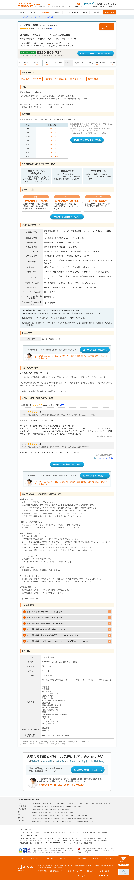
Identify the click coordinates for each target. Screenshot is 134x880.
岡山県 (45, 818)
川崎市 (57, 803)
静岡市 (45, 812)
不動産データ (78, 843)
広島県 (57, 818)
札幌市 (40, 806)
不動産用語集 (24, 843)
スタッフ (47, 63)
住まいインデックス (44, 840)
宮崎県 (81, 821)
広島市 (62, 818)
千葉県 (86, 803)
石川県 (52, 809)
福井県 (57, 809)
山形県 (74, 806)
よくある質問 (95, 12)
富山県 (46, 809)
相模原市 (63, 803)
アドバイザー (101, 838)
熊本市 (69, 821)
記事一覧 (85, 12)
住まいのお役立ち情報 (36, 843)
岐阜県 (34, 812)
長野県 (67, 809)
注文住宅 (48, 838)
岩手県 (52, 806)
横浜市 (52, 803)
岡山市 (50, 818)
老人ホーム (38, 832)
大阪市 (57, 815)
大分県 (76, 821)
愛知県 (57, 812)
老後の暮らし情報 (95, 832)
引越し (32, 832)
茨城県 (98, 803)
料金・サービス (24, 63)
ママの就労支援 (55, 832)
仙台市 (62, 806)
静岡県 (40, 812)
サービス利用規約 (42, 871)
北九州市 (40, 821)
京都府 (40, 815)
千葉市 (91, 803)
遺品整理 (85, 832)
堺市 (62, 815)
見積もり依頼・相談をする (96, 350)
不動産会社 (95, 840)
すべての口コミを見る (105, 458)
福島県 (79, 806)
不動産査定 (66, 838)
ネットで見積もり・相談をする (97, 53)
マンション (33, 838)
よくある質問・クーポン (97, 63)
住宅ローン (33, 840)
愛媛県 (85, 818)
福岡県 (34, 821)
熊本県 (64, 821)
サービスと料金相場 (71, 12)
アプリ (71, 843)
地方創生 (46, 832)
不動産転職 (87, 843)
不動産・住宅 (24, 832)
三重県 (71, 812)
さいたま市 (77, 803)
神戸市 (73, 815)
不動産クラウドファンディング (71, 832)
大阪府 (52, 815)
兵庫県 (68, 815)
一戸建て (41, 838)
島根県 (40, 818)
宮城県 (57, 806)
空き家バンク (79, 840)
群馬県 (108, 803)
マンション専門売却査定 (79, 838)
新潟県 (34, 809)
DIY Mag (64, 843)
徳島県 (74, 818)
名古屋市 (63, 812)
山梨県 (62, 809)
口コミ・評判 (57, 63)
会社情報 (112, 63)
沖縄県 (93, 821)
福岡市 (47, 821)
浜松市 (51, 812)
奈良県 (80, 815)
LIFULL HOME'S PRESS (52, 843)
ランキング (57, 12)
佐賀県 (53, 821)
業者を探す (46, 12)
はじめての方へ (33, 12)
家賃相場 (88, 840)
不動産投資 (91, 838)
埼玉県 (71, 803)
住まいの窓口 (24, 840)
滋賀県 (34, 815)
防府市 (60, 662)
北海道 (34, 806)
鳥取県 (34, 818)
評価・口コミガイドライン (76, 871)
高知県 (90, 818)
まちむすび (104, 840)
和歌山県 (86, 815)
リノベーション (57, 838)
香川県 (79, 818)
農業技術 (104, 832)
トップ (22, 12)
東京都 (34, 803)
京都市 (45, 815)
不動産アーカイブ (68, 840)
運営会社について (92, 871)
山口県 (54, 662)
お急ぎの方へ (109, 12)
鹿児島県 (87, 821)
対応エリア (37, 63)
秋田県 (69, 806)
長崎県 (59, 821)
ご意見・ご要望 (104, 871)
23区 (39, 803)
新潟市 (40, 809)
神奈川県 (46, 803)
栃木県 (103, 803)
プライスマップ (56, 840)
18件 (61, 405)
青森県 (46, 806)
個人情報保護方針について (58, 871)
